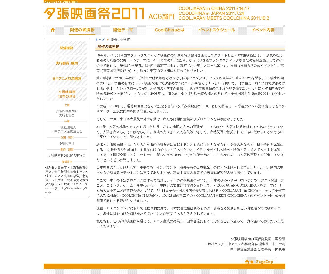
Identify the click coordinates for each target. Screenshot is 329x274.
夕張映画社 (67, 143)
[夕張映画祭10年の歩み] (67, 100)
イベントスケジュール (217, 29)
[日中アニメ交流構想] (67, 84)
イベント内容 (264, 29)
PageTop (260, 260)
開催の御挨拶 (82, 30)
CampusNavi (75, 188)
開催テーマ (122, 29)
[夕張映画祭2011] (161, 18)
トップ (52, 29)
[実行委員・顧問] (67, 69)
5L (62, 188)
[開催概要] (67, 53)
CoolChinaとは (170, 29)
